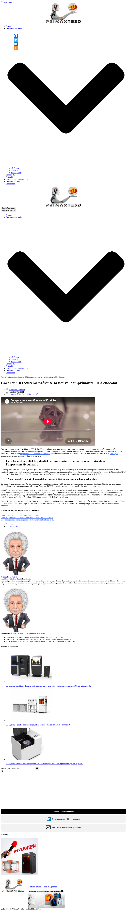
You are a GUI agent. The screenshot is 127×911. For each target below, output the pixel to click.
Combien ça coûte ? (13, 181)
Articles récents (12, 526)
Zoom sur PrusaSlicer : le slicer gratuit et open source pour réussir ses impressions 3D (36, 641)
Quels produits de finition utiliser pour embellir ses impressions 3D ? (30, 637)
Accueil (9, 26)
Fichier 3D (15, 170)
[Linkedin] (16, 44)
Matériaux (15, 168)
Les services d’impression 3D (17, 179)
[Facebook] (16, 36)
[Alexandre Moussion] (16, 575)
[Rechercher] (37, 768)
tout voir (40, 633)
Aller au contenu (7, 2)
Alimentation (12, 377)
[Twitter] (16, 40)
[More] (16, 48)
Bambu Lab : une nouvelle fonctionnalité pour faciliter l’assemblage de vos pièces (35, 639)
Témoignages (16, 173)
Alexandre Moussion (17, 390)
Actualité (9, 177)
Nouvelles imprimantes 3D (27, 394)
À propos (9, 524)
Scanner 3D (10, 175)
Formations (10, 184)
